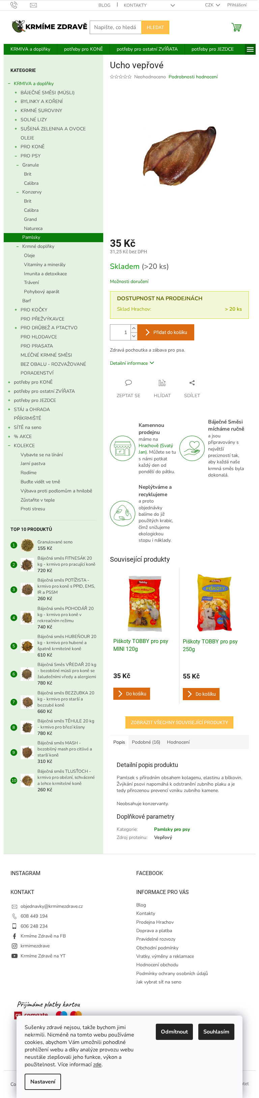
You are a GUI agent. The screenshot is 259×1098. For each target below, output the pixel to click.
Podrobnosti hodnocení (193, 77)
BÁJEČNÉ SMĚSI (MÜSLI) (48, 93)
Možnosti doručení (129, 281)
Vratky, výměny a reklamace (165, 956)
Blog (104, 5)
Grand (30, 219)
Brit (27, 174)
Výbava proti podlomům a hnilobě (56, 491)
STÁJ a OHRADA (32, 409)
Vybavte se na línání (42, 455)
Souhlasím (216, 1032)
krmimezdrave (35, 946)
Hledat (155, 27)
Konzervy (31, 192)
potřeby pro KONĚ (33, 382)
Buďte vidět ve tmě (40, 482)
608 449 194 (34, 916)
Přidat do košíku (170, 332)
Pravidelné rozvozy (155, 939)
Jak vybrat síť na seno (158, 982)
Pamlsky (31, 237)
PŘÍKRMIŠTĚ (27, 418)
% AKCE (23, 436)
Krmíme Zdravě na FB (43, 936)
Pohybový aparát (41, 291)
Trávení (31, 282)
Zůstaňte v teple (38, 500)
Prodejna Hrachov (155, 922)
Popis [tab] (119, 742)
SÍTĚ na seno (27, 427)
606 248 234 (34, 926)
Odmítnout (174, 1032)
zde (97, 1064)
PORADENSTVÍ (37, 373)
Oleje (29, 255)
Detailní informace (129, 363)
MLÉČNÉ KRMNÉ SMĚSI (46, 355)
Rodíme (28, 472)
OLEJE (27, 138)
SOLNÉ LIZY (34, 120)
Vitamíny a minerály (44, 264)
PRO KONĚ (33, 147)
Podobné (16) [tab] (146, 742)
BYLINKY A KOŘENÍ (42, 101)
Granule (30, 165)
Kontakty (135, 5)
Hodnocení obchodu (157, 965)
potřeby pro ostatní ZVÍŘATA (44, 391)
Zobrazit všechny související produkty (179, 722)
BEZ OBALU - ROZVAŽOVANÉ (53, 364)
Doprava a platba (154, 930)
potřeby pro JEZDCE (35, 400)
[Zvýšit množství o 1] (134, 328)
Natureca (33, 228)
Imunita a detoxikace (45, 274)
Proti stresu (33, 509)
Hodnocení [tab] (178, 742)
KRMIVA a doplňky (34, 83)
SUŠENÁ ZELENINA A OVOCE (53, 129)
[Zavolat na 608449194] (20, 5)
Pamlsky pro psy (172, 829)
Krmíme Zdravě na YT (43, 956)
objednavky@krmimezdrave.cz (52, 906)
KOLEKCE (24, 445)
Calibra (31, 183)
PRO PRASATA (37, 346)
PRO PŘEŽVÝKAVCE (42, 319)
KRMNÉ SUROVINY (41, 110)
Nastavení (42, 1082)
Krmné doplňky (38, 246)
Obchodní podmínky (157, 948)
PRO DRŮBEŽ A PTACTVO (49, 328)
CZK (209, 5)
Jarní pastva (33, 463)
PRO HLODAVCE (39, 337)
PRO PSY (30, 156)
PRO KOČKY (34, 310)
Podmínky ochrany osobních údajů (172, 973)
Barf (26, 301)
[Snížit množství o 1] (134, 336)
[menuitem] (30, 49)
